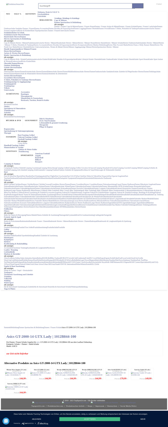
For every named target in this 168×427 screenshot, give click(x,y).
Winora (83, 264)
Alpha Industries (26, 258)
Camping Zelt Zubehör (18, 170)
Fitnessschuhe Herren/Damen (14, 72)
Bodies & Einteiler (84, 199)
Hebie (39, 260)
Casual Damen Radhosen (125, 184)
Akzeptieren (90, 419)
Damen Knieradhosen (63, 188)
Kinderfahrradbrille (122, 195)
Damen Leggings (80, 28)
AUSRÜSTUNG (12, 94)
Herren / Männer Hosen (86, 43)
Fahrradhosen (76, 197)
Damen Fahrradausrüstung (106, 184)
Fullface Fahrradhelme (22, 197)
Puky (25, 262)
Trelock (22, 264)
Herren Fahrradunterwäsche (134, 201)
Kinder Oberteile (95, 59)
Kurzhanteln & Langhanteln (37, 248)
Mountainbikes (48, 207)
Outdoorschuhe (100, 72)
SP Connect (136, 262)
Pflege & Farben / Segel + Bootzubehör (18, 270)
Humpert (50, 260)
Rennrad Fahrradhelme (63, 197)
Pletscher (10, 262)
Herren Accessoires (41, 45)
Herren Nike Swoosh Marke (118, 45)
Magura (92, 260)
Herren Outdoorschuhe (131, 43)
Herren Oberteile (23, 47)
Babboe (39, 258)
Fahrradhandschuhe (136, 195)
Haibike (25, 260)
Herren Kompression (80, 45)
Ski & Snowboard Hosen (43, 287)
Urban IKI (47, 264)
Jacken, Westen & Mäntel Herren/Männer (59, 47)
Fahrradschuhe (9, 199)
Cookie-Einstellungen (128, 403)
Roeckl (67, 262)
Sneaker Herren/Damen (140, 72)
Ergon (102, 258)
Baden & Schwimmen (12, 221)
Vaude (57, 264)
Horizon (44, 260)
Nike (117, 260)
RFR (62, 262)
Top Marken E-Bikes (15, 192)
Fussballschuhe (52, 227)
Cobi (75, 258)
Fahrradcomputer (87, 195)
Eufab (112, 258)
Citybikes (17, 184)
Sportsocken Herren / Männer (108, 47)
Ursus (53, 264)
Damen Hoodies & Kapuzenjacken (61, 28)
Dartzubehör (88, 178)
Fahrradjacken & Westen (90, 197)
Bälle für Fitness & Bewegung (15, 215)
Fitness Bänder (31, 215)
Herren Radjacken (66, 203)
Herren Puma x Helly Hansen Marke (141, 45)
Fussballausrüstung (40, 227)
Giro (136, 258)
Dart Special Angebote (116, 176)
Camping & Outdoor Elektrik (14, 168)
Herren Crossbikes (90, 184)
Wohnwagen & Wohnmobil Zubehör (107, 170)
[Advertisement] (84, 307)
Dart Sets (80, 176)
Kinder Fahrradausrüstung (23, 205)
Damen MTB (59, 207)
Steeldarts (48, 178)
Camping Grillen (63, 168)
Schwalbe (87, 262)
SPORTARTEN (27, 155)
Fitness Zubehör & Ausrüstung (48, 215)
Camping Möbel (136, 168)
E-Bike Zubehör (101, 190)
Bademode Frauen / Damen (39, 221)
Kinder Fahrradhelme (38, 197)
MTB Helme (50, 197)
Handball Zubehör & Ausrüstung (46, 236)
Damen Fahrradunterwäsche (45, 188)
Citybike (11, 184)
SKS (130, 262)
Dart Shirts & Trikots (90, 176)
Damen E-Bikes (41, 190)
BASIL (45, 258)
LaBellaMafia (75, 260)
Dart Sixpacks (103, 176)
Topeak (17, 264)
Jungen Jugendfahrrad (139, 203)
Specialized (145, 262)
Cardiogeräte (99, 215)
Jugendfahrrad (113, 203)
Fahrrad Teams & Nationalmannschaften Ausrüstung (36, 195)
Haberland (18, 260)
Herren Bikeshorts (98, 201)
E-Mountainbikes (131, 190)
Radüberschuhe (65, 199)
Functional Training (20, 248)
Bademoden (24, 221)
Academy (11, 258)
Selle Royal (102, 262)
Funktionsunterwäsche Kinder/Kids (38, 59)
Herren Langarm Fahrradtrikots (48, 203)
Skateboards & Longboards (107, 221)
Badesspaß (93, 221)
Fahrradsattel (117, 197)
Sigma (126, 262)
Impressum (99, 406)
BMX (6, 184)
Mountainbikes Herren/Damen (75, 207)
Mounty (106, 260)
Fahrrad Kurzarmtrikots (99, 199)
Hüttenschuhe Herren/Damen (57, 72)
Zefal (97, 264)
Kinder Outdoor (106, 59)
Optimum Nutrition (130, 260)
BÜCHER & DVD (13, 120)
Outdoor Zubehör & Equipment (70, 170)
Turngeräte (108, 215)
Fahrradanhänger (99, 195)
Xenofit (88, 264)
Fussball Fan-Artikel (26, 227)
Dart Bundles (27, 176)
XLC (93, 264)
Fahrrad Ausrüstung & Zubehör (34, 192)
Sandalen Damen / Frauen (25, 28)
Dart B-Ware (8, 176)
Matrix (97, 260)
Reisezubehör (9, 117)
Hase (35, 260)
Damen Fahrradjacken (78, 186)
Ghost (132, 258)
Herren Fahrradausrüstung (64, 201)
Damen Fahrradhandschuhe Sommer (31, 186)
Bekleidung (15, 327)
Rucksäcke (8, 104)
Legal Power (84, 260)
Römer (46, 262)
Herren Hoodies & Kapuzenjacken (60, 45)
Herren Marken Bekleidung (98, 45)
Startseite (7, 327)
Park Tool (140, 260)
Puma (29, 262)
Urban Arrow (38, 264)
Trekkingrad (132, 205)
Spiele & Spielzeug (124, 221)
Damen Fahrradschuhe (94, 186)
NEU (8, 14)
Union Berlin (22, 143)
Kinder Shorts (129, 59)
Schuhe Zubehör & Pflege (122, 72)
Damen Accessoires (41, 28)
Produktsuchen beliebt (75, 406)
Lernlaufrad (61, 205)
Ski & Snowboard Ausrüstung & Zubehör (19, 287)
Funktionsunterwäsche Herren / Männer (42, 43)
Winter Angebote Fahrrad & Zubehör (117, 192)
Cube (87, 258)
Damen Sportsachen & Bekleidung (31, 327)
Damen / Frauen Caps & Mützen (66, 26)
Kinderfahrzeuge (51, 205)
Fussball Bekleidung (11, 227)
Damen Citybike (27, 184)
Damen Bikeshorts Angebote (145, 184)
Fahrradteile (129, 199)
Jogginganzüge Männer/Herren (86, 47)
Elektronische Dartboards (102, 178)
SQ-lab (151, 262)
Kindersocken (16, 61)
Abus (6, 258)
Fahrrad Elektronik (74, 195)
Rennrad (76, 205)
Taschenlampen (19, 117)
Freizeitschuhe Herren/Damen (36, 72)
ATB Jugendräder (124, 203)
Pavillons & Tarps (87, 170)
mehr (142, 419)
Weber (78, 264)
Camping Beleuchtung (48, 168)
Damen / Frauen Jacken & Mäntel (107, 26)
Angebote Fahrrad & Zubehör (65, 192)
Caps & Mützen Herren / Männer (16, 43)
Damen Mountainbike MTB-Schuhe (115, 186)
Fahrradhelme (148, 195)
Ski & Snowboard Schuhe (61, 287)
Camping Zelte (32, 170)
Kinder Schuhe (118, 59)
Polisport (20, 262)
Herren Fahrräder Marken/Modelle (42, 201)
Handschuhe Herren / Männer (67, 43)
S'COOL (73, 262)
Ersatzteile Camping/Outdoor (48, 170)
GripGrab (11, 260)
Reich (51, 262)
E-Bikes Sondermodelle (116, 190)
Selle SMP (110, 262)
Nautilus (112, 260)
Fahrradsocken (20, 199)
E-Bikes (32, 190)
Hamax (30, 260)
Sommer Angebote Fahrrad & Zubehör (90, 192)
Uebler (27, 264)
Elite (98, 258)
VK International (70, 264)
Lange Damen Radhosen (20, 190)
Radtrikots (74, 199)
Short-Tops (34, 31)
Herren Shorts (100, 43)
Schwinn (94, 262)
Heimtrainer (55, 199)
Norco (121, 260)
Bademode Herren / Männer (59, 221)
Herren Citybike (39, 184)
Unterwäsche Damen (67, 31)
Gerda (128, 258)
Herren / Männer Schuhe (114, 43)
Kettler (59, 260)
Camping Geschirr (123, 168)
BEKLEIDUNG (46, 20)
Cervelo (71, 258)
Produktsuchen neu (55, 406)
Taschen (15, 104)
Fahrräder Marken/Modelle (143, 199)
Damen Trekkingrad (144, 205)
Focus (123, 258)
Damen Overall (104, 28)
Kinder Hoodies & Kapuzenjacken (63, 59)
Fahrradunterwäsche (43, 199)
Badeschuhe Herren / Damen (79, 221)
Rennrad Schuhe (86, 205)
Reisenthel (57, 262)
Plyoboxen (51, 248)
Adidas (17, 258)
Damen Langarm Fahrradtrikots (104, 188)
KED (55, 260)
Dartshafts (56, 178)
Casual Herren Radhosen (82, 201)
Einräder (26, 201)
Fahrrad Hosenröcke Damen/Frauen (129, 188)
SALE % (17, 14)
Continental (81, 258)
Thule (12, 264)
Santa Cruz (80, 262)
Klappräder (69, 205)
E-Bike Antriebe (52, 190)
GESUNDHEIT (31, 120)
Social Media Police (128, 406)
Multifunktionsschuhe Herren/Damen (81, 72)
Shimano (117, 262)
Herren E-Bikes (143, 190)
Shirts (33, 61)
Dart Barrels (17, 176)
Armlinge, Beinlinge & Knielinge (143, 192)
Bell (49, 258)
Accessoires (50, 192)
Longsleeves (13, 31)
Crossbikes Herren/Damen (60, 184)
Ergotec (107, 258)
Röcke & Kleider (24, 31)
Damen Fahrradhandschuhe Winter (57, 186)
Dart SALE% (72, 176)
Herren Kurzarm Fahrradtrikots (26, 203)
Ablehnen (36, 419)
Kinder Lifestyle (82, 59)
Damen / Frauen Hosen (86, 26)
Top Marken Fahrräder (120, 205)
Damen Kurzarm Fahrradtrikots (82, 188)
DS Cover (93, 258)
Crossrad (48, 184)
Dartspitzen (80, 178)
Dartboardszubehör (25, 178)
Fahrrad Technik (61, 195)
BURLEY (64, 258)
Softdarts (42, 178)
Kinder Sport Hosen (141, 59)
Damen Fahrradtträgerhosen (25, 188)
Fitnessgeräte (63, 215)
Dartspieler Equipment (68, 178)
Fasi (120, 258)
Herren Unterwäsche (36, 47)
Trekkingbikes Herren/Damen (23, 207)
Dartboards (14, 178)
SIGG (122, 262)
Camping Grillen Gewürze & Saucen (82, 168)
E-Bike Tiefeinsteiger (75, 190)
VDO (62, 264)
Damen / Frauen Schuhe (127, 26)
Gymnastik (72, 215)
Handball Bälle (9, 236)
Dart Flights (51, 176)
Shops (90, 406)
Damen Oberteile (92, 28)
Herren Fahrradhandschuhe (114, 201)
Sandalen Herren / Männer (149, 43)
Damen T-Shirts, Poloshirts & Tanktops (124, 28)
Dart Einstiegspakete (39, 176)
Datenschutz (112, 406)
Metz (101, 260)
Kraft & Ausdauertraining (85, 215)
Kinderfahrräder (39, 205)
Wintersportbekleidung (79, 287)
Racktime (34, 262)
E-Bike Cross (63, 190)
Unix (32, 264)
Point (15, 262)
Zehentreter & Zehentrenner (57, 74)
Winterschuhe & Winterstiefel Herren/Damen (31, 74)
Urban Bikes (38, 207)
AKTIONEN (30, 14)
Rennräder (108, 205)
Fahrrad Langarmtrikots (116, 199)
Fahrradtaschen (30, 199)
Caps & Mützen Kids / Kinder (15, 59)
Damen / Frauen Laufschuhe (146, 26)
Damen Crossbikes (77, 184)
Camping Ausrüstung (32, 168)
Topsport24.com (38, 406)
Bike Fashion (55, 258)
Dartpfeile (35, 178)
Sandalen (109, 72)
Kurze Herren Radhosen (81, 203)
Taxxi (8, 264)
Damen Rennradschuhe (136, 186)
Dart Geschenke (61, 176)
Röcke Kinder (26, 61)
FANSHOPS (11, 137)
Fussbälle (61, 227)
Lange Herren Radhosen (99, 203)
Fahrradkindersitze (105, 197)
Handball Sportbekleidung (24, 236)
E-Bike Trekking (89, 190)
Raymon (41, 262)
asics (38, 342)
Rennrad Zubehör (98, 205)
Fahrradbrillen (110, 195)
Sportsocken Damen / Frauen (48, 31)
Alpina (34, 258)
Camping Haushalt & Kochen (106, 168)
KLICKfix (66, 260)
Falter (116, 258)
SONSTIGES (11, 151)
